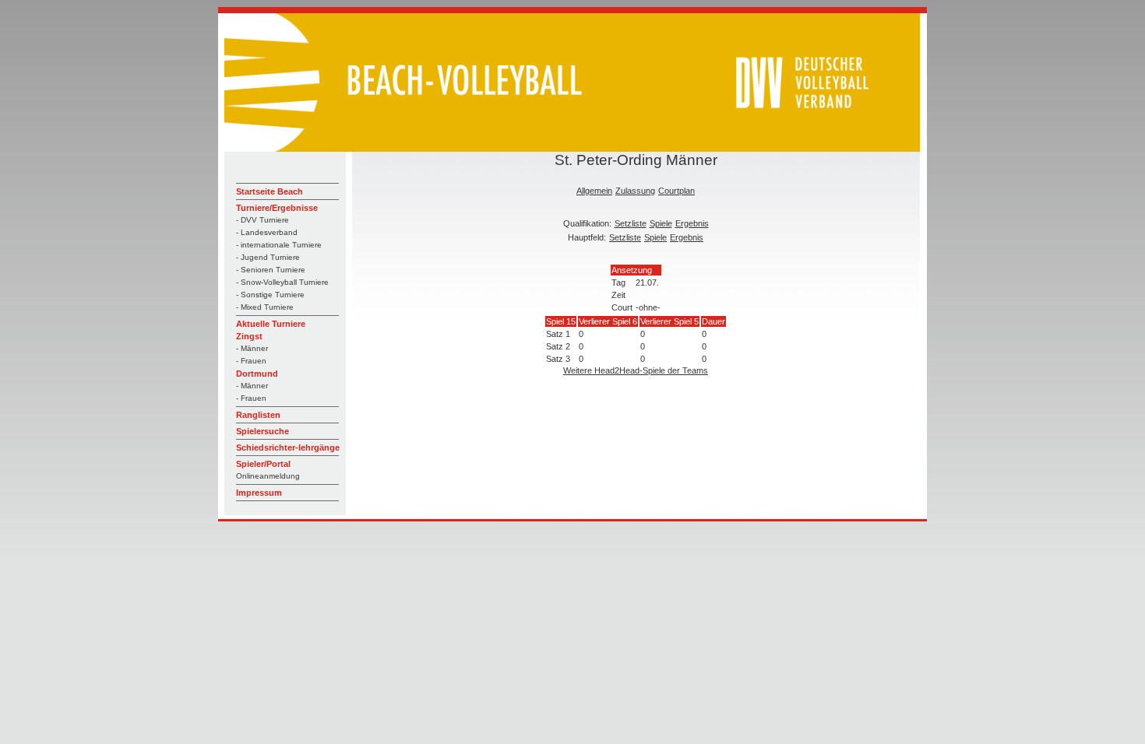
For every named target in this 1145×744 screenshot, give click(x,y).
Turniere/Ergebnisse (277, 207)
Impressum (259, 492)
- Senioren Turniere (270, 269)
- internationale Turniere (279, 244)
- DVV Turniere (262, 220)
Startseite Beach (269, 191)
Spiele (661, 223)
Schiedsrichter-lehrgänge (288, 447)
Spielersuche (262, 431)
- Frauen (251, 360)
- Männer (252, 348)
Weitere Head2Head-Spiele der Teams (635, 370)
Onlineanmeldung (268, 476)
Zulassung (635, 190)
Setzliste (630, 223)
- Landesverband (267, 232)
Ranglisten (258, 414)
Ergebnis (692, 223)
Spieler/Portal (263, 464)
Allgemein (594, 190)
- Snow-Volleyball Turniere (282, 282)
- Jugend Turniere (268, 257)
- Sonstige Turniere (270, 294)
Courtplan (676, 190)
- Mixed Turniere (265, 307)
